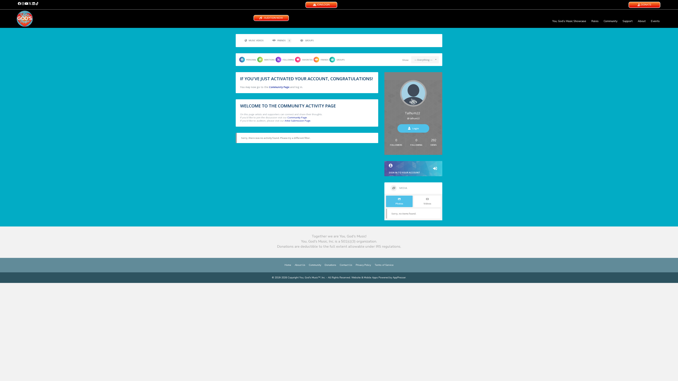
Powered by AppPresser (392, 277)
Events (655, 21)
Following (288, 59)
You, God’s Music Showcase (569, 21)
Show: (405, 60)
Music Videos (256, 40)
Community (610, 21)
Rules (595, 21)
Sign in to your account (404, 172)
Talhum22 (412, 113)
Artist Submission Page (297, 120)
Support (628, 21)
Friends (283, 40)
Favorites (307, 59)
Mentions (269, 59)
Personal (251, 59)
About (642, 21)
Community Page (279, 87)
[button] (19, 3)
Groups (309, 40)
